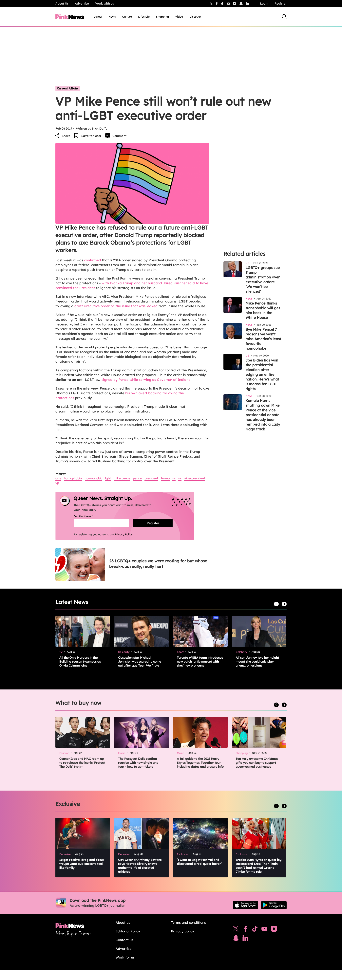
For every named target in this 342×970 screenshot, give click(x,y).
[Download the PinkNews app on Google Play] (274, 905)
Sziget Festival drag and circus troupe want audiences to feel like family (81, 863)
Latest (98, 16)
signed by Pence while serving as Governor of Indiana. (146, 379)
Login (264, 3)
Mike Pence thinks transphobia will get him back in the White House (263, 310)
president (151, 478)
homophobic (93, 478)
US (174, 478)
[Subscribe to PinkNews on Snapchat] (235, 939)
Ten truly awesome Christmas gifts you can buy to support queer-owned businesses (257, 762)
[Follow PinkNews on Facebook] (245, 929)
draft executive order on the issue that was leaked (115, 306)
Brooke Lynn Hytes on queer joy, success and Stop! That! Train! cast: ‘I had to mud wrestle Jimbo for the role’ (259, 865)
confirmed (92, 260)
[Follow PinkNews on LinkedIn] (247, 3)
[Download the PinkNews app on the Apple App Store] (245, 905)
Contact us (124, 940)
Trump (165, 478)
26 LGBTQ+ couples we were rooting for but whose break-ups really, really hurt (158, 563)
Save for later (91, 136)
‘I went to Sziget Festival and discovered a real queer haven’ (199, 862)
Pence (137, 478)
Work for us (125, 957)
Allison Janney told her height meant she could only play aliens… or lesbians (257, 661)
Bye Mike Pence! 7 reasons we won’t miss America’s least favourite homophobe (263, 339)
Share (66, 136)
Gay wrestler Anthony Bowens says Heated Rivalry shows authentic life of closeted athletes (140, 865)
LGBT (108, 478)
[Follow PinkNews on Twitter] (235, 929)
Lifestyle (144, 16)
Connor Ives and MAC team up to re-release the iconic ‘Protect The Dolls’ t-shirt (82, 762)
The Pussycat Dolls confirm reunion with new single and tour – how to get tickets (138, 762)
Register (281, 3)
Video (179, 16)
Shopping (162, 16)
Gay (58, 478)
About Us (61, 3)
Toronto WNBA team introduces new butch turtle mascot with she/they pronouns (200, 661)
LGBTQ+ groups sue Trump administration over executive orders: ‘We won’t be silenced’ (263, 279)
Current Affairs (68, 88)
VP (57, 483)
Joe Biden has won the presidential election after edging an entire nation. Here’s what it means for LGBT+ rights (262, 374)
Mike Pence (122, 478)
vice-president (194, 478)
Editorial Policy (128, 931)
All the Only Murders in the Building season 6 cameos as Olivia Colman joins (80, 661)
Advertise (82, 3)
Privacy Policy (124, 534)
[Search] (284, 16)
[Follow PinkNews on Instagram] (273, 929)
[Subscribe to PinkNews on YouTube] (264, 929)
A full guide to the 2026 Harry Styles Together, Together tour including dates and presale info (200, 762)
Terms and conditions (188, 922)
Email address (88, 516)
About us (123, 922)
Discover (195, 16)
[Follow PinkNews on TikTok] (255, 929)
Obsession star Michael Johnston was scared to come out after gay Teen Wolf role (139, 661)
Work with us (104, 3)
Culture (127, 16)
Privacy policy (182, 931)
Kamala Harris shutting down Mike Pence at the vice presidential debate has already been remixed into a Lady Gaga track (263, 414)
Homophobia (73, 478)
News (112, 16)
